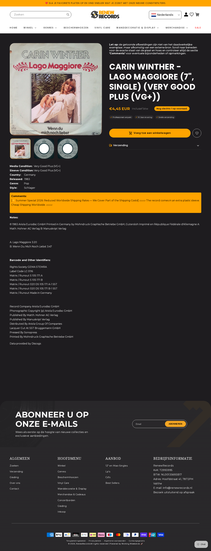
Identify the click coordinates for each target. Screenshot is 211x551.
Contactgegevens (137, 541)
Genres (62, 471)
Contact (14, 488)
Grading (14, 477)
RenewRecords (83, 544)
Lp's (108, 471)
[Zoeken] (68, 14)
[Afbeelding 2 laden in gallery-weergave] (44, 148)
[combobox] (40, 14)
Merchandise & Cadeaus (72, 494)
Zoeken (14, 465)
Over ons (15, 482)
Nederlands (164, 14)
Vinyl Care (63, 482)
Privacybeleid (95, 541)
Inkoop (62, 511)
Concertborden (66, 500)
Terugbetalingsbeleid (76, 541)
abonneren (175, 424)
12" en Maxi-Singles (117, 465)
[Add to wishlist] (196, 133)
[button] (30, 27)
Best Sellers (112, 482)
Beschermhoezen (68, 477)
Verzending (16, 471)
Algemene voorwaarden (115, 541)
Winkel (62, 465)
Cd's (108, 477)
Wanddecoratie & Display (72, 488)
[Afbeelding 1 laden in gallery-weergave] (20, 148)
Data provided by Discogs (25, 343)
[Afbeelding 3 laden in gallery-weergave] (67, 148)
